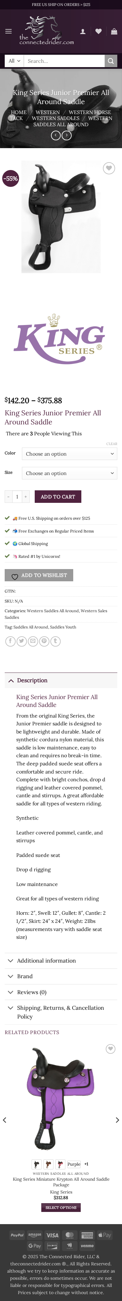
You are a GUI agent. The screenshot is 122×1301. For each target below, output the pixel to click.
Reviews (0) (31, 992)
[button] (8, 31)
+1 (86, 1164)
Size (9, 472)
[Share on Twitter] (22, 641)
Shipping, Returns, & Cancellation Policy (60, 1012)
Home (19, 112)
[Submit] (111, 61)
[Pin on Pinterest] (44, 641)
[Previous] (5, 1132)
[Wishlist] (98, 31)
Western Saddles (55, 118)
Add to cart (58, 496)
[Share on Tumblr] (55, 641)
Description (32, 680)
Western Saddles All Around (72, 121)
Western (48, 112)
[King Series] (61, 337)
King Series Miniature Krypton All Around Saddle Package (61, 1182)
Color (10, 453)
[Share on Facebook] (10, 641)
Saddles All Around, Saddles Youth (44, 627)
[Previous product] (66, 135)
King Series (61, 1192)
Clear (111, 444)
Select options (61, 1207)
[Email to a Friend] (33, 641)
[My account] (83, 31)
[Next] (117, 1132)
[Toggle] (11, 680)
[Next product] (56, 135)
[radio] (36, 1164)
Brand (25, 976)
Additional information (46, 960)
